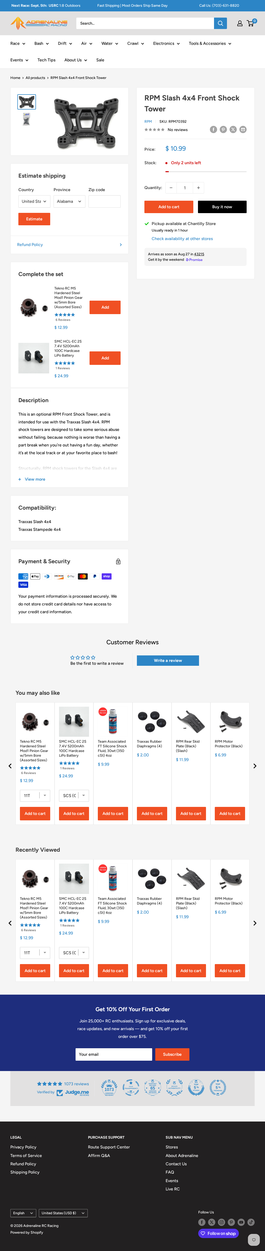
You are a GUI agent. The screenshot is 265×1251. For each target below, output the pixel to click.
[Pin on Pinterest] (223, 129)
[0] (250, 23)
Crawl (132, 43)
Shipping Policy (25, 1172)
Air (84, 43)
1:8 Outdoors (45, 5)
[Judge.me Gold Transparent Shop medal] (131, 1087)
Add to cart (168, 206)
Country (26, 189)
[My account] (239, 23)
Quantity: (153, 187)
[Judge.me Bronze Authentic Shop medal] (174, 1087)
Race (15, 43)
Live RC (173, 1189)
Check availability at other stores (182, 238)
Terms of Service (26, 1155)
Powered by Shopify (26, 1232)
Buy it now (222, 206)
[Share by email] (243, 129)
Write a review (168, 660)
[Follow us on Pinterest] (231, 1222)
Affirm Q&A (99, 1155)
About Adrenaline (182, 1155)
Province (62, 189)
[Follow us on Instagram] (221, 1222)
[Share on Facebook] (213, 129)
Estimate (34, 218)
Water (107, 43)
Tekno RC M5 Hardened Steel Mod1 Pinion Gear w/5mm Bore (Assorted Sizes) (68, 297)
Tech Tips (46, 59)
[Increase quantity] (198, 187)
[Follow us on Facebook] (201, 1222)
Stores (172, 1147)
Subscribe (172, 1054)
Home (15, 78)
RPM (148, 121)
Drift (62, 43)
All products (35, 78)
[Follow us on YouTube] (241, 1222)
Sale (100, 59)
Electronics (163, 43)
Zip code (97, 189)
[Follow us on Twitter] (211, 1222)
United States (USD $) (59, 1213)
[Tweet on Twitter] (233, 129)
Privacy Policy (23, 1147)
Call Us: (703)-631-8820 (219, 5)
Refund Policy (30, 244)
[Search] (220, 23)
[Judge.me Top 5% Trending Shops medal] (218, 1087)
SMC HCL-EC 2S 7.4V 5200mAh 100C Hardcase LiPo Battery (68, 348)
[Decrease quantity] (171, 187)
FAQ (170, 1172)
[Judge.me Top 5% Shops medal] (196, 1087)
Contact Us (176, 1163)
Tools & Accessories (207, 43)
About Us (73, 59)
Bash (38, 43)
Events (16, 59)
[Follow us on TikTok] (251, 1222)
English (19, 1213)
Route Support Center (109, 1147)
